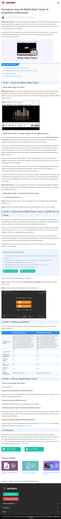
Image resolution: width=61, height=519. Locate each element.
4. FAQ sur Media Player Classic (12, 76)
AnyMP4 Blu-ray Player (18, 230)
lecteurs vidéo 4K (27, 425)
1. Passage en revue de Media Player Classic (16, 68)
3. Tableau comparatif (10, 73)
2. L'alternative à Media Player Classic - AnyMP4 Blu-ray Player (21, 70)
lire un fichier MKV (24, 443)
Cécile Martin (14, 17)
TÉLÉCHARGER (11, 271)
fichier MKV (17, 150)
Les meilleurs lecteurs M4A (29, 472)
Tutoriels (16, 481)
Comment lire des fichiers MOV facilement (51, 473)
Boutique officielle (12, 499)
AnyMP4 (11, 481)
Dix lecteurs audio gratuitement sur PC (9, 473)
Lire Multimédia (30, 17)
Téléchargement (12, 494)
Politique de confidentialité (53, 516)
